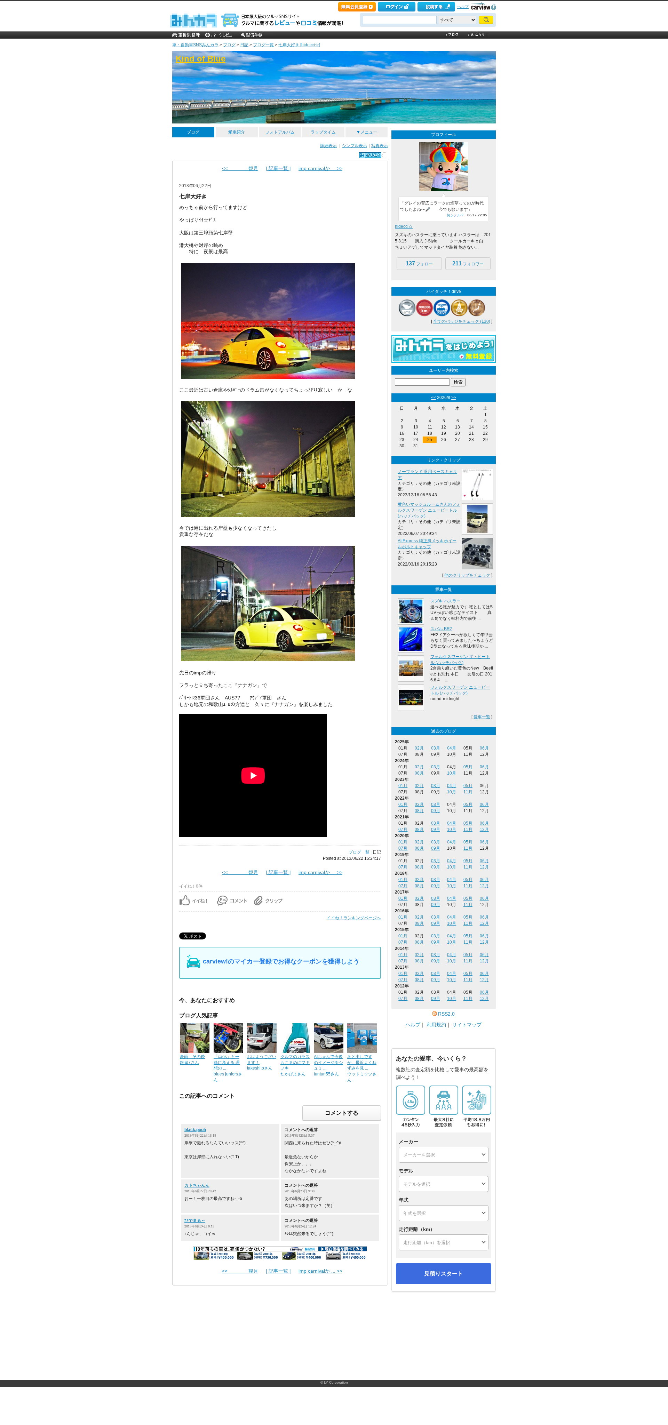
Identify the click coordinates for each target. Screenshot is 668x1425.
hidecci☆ (404, 226)
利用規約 (436, 1024)
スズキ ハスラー (445, 601)
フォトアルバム (280, 132)
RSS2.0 (446, 1014)
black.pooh (195, 1129)
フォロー (419, 263)
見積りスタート (443, 1273)
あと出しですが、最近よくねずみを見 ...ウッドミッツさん (361, 1068)
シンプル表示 (354, 145)
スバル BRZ (441, 628)
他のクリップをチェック (467, 575)
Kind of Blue (200, 58)
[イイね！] (370, 155)
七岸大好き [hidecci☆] (299, 44)
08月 (419, 773)
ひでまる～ (194, 1220)
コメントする (341, 1113)
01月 (402, 785)
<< (433, 397)
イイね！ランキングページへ (354, 917)
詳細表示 (328, 145)
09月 (435, 810)
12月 (484, 829)
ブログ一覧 (263, 44)
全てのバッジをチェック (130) (461, 321)
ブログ (229, 44)
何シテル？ (455, 215)
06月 (484, 748)
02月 (419, 748)
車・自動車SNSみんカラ (195, 44)
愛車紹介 (236, 132)
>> (453, 397)
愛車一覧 (482, 716)
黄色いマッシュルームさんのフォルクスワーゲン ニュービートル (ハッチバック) (429, 510)
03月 (435, 748)
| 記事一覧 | (278, 168)
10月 (451, 773)
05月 (467, 766)
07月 (402, 829)
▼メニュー (366, 132)
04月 (451, 748)
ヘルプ (463, 7)
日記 (244, 44)
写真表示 (379, 145)
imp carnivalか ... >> (320, 168)
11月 (467, 792)
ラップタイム (323, 132)
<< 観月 (240, 168)
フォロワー (468, 263)
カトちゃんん (196, 1185)
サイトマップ (467, 1024)
